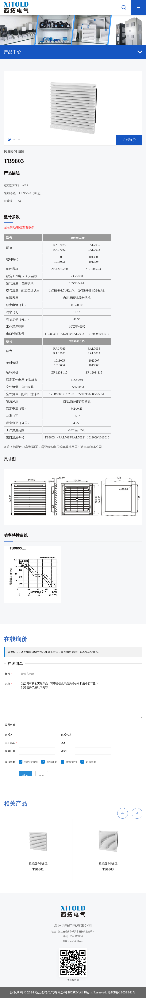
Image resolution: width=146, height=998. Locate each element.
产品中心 (12, 51)
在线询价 (129, 140)
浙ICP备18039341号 (122, 992)
